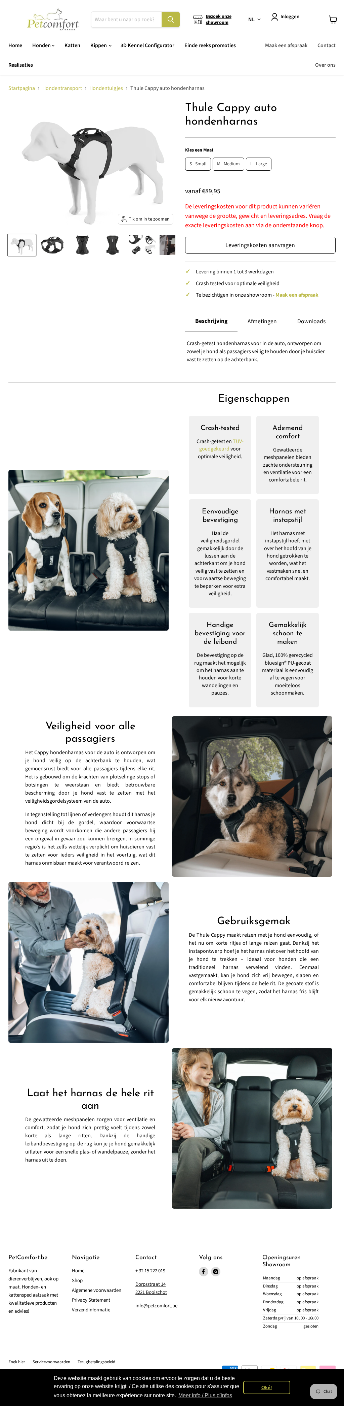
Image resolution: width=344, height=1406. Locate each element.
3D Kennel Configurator (147, 45)
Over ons (325, 65)
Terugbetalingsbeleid (96, 1362)
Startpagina (21, 88)
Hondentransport (62, 88)
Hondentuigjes (106, 88)
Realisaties (20, 65)
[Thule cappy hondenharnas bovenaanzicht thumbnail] (82, 245)
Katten (72, 45)
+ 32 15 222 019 (150, 1270)
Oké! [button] (266, 1387)
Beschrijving (211, 321)
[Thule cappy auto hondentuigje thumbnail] (52, 245)
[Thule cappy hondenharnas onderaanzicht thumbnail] (112, 245)
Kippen (99, 45)
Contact (326, 45)
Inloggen (290, 16)
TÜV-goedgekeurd (221, 445)
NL (251, 19)
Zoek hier (16, 1362)
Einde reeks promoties (210, 45)
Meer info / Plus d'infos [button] (205, 1395)
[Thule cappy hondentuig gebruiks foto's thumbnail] (143, 245)
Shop (77, 1280)
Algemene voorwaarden (96, 1290)
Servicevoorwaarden (51, 1362)
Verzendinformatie (91, 1309)
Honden (42, 45)
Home (15, 45)
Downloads (311, 321)
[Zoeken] (171, 19)
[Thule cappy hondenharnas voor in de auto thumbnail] (22, 245)
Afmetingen (262, 321)
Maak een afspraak (286, 45)
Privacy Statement (91, 1300)
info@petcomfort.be (156, 1305)
